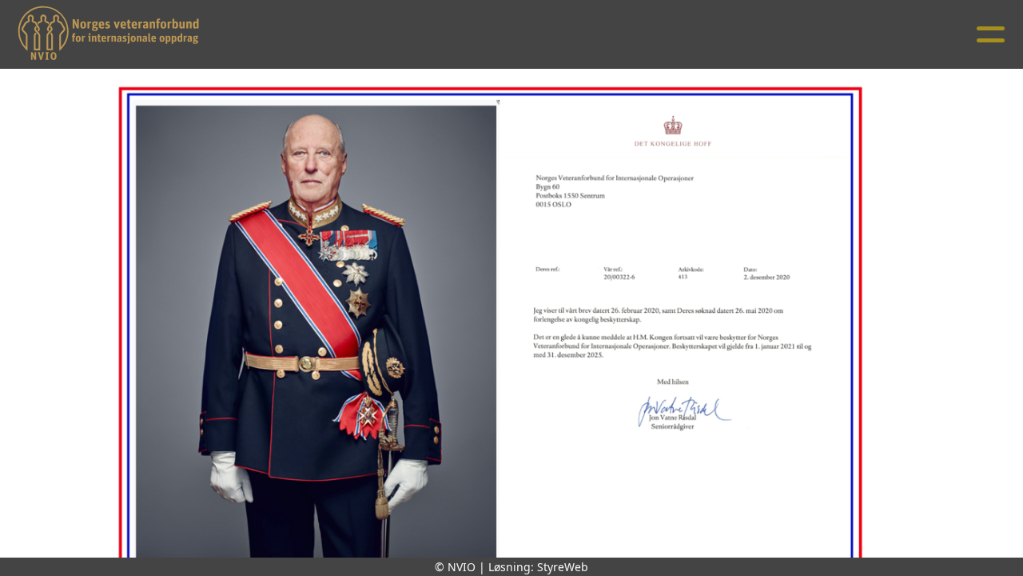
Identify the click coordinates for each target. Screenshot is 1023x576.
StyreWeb (562, 566)
